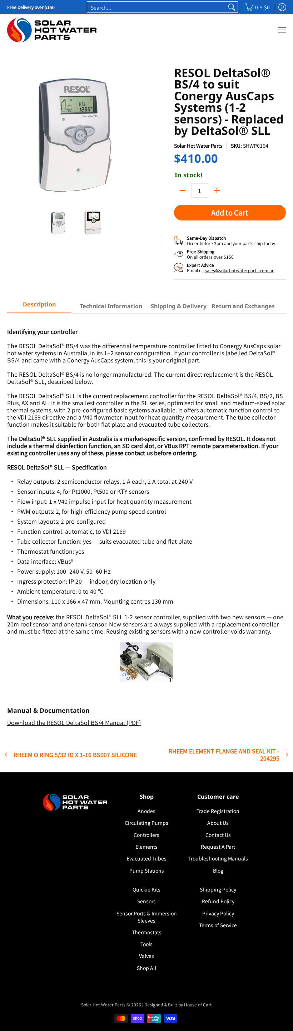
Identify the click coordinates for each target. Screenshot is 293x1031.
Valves (146, 955)
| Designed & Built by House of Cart (177, 1004)
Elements (146, 846)
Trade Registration (218, 810)
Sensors (146, 901)
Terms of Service (218, 925)
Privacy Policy (218, 913)
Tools (146, 944)
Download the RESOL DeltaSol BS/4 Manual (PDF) (74, 722)
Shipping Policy (218, 889)
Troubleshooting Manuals (218, 858)
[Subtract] (182, 190)
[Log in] (282, 7)
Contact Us (218, 834)
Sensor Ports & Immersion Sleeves (146, 917)
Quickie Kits (146, 889)
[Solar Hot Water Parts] (51, 30)
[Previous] (12, 135)
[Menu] (281, 30)
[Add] (216, 190)
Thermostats (147, 932)
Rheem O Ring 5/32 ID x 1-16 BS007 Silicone (75, 754)
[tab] (39, 306)
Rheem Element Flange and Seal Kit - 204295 (224, 754)
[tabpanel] (146, 523)
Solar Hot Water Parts (198, 145)
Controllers (146, 834)
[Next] (138, 135)
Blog (218, 870)
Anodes (146, 810)
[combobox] (156, 7)
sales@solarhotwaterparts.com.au (239, 270)
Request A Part (218, 846)
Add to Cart (229, 212)
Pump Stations (146, 870)
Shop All (146, 967)
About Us (218, 822)
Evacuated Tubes (146, 858)
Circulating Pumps (146, 822)
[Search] (232, 7)
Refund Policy (218, 901)
